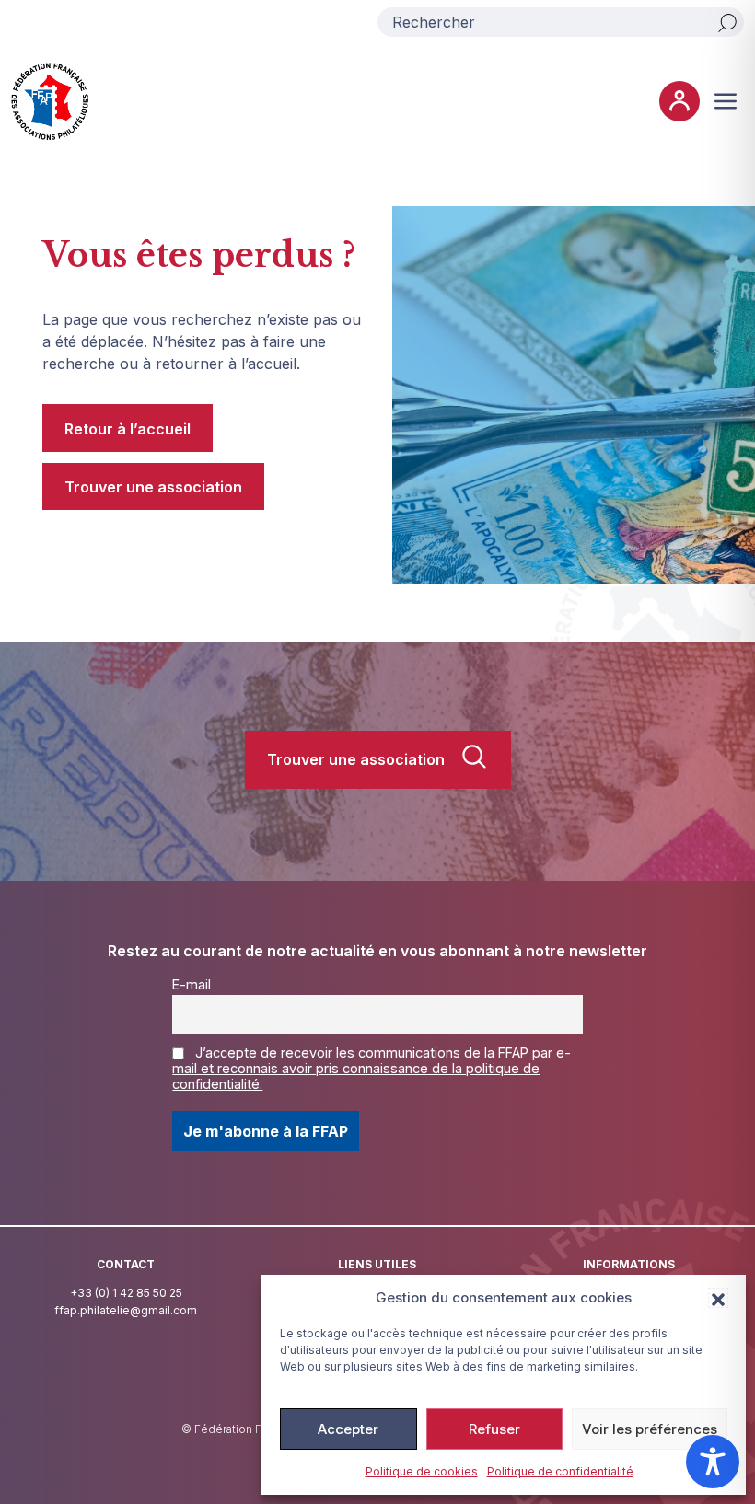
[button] (718, 1298)
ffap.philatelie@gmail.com (125, 1310)
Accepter (348, 1429)
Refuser (494, 1429)
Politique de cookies (422, 1471)
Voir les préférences (649, 1429)
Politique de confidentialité (560, 1471)
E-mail (191, 984)
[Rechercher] (727, 22)
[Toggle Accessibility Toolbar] (712, 1461)
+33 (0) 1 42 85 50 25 (126, 1293)
